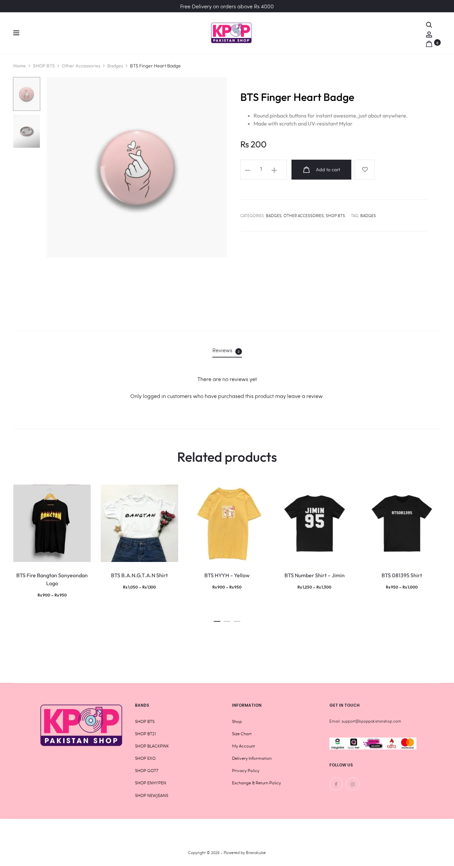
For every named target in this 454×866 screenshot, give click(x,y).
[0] (429, 42)
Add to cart (327, 169)
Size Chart (242, 734)
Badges (115, 66)
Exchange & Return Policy (256, 783)
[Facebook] (336, 784)
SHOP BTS (44, 66)
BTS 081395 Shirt (402, 575)
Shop (237, 721)
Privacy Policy (245, 770)
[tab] (227, 350)
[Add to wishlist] (365, 170)
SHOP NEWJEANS (151, 795)
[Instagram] (352, 784)
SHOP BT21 (145, 734)
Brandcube (256, 852)
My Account (243, 746)
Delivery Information (252, 758)
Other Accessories (81, 66)
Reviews (226, 350)
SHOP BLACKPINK (152, 746)
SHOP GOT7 (146, 770)
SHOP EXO (145, 758)
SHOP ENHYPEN (150, 783)
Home (19, 66)
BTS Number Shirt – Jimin (314, 575)
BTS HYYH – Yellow (227, 575)
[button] (217, 619)
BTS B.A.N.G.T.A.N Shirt (139, 575)
